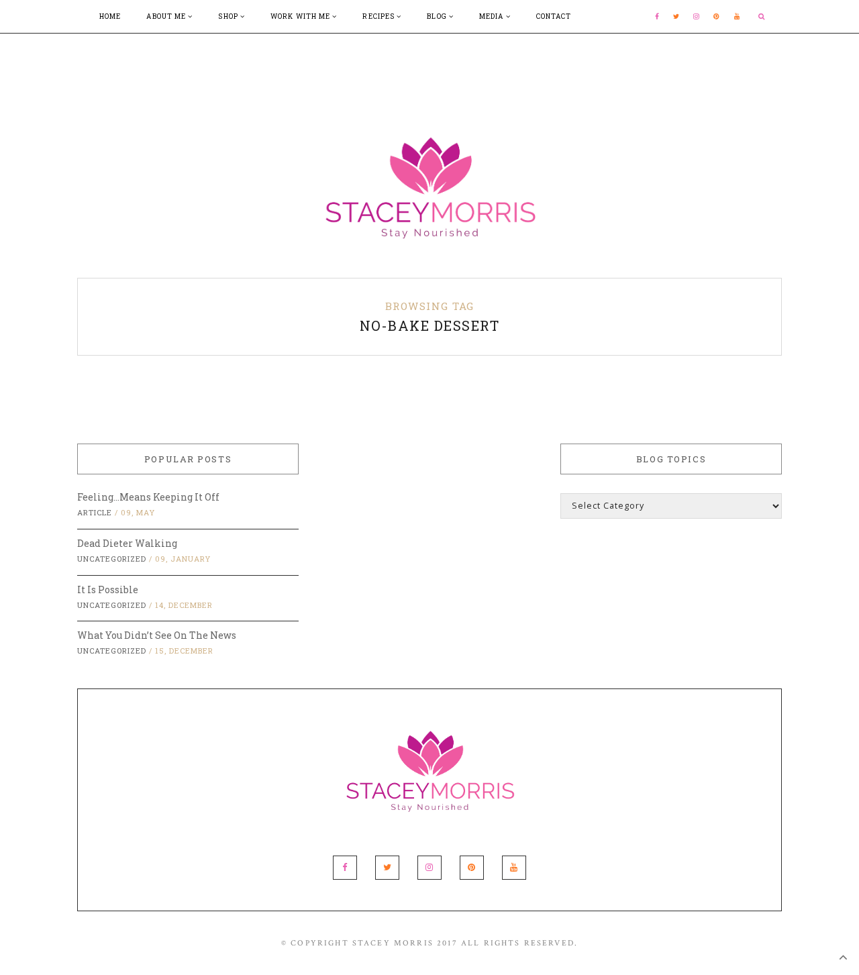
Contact (554, 16)
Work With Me (301, 16)
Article (94, 512)
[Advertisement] (429, 64)
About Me (167, 16)
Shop (229, 16)
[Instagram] (697, 16)
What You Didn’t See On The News (156, 635)
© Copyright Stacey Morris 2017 (369, 943)
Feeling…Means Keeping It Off (148, 497)
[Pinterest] (717, 16)
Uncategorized (111, 559)
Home (110, 16)
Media (492, 16)
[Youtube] (737, 16)
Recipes (379, 16)
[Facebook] (657, 16)
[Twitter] (676, 16)
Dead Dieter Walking (127, 543)
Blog (438, 16)
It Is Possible (107, 589)
